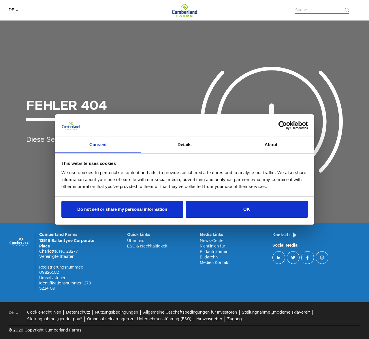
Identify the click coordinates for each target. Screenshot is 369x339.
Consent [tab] (98, 144)
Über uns (135, 241)
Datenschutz (78, 312)
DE (11, 10)
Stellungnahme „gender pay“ (54, 319)
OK (246, 209)
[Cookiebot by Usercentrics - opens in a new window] (282, 125)
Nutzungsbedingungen (116, 312)
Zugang (234, 319)
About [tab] (271, 144)
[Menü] (357, 10)
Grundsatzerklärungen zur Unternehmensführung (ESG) (139, 319)
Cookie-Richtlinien (44, 312)
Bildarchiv (209, 257)
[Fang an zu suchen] (347, 10)
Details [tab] (185, 144)
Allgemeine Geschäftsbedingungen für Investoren (190, 312)
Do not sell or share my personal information (122, 209)
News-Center (212, 241)
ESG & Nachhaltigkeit (147, 246)
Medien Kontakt (215, 263)
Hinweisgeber (209, 319)
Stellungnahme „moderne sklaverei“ (276, 312)
